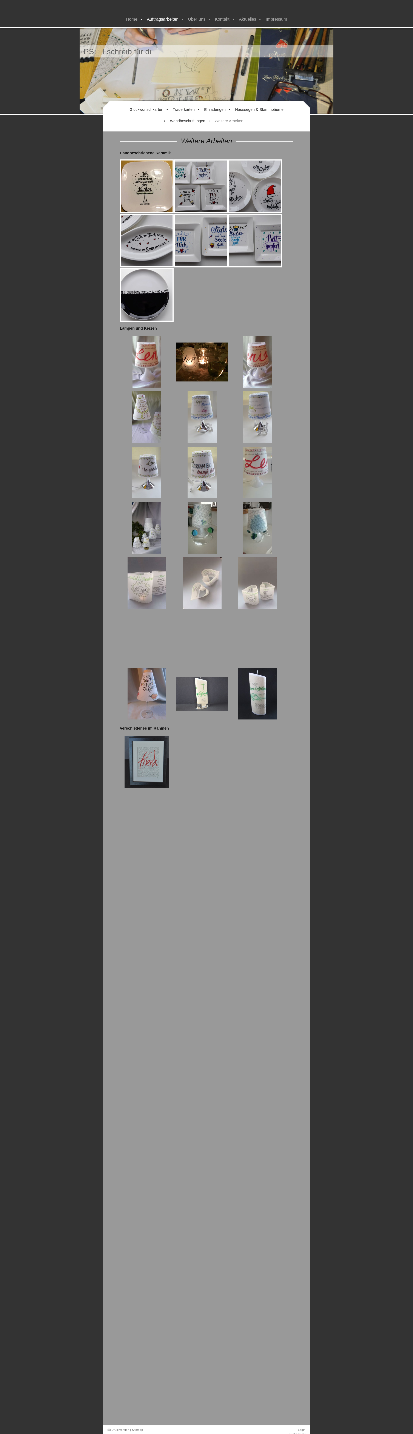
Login (301, 1429)
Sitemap (137, 1429)
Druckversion (120, 1429)
